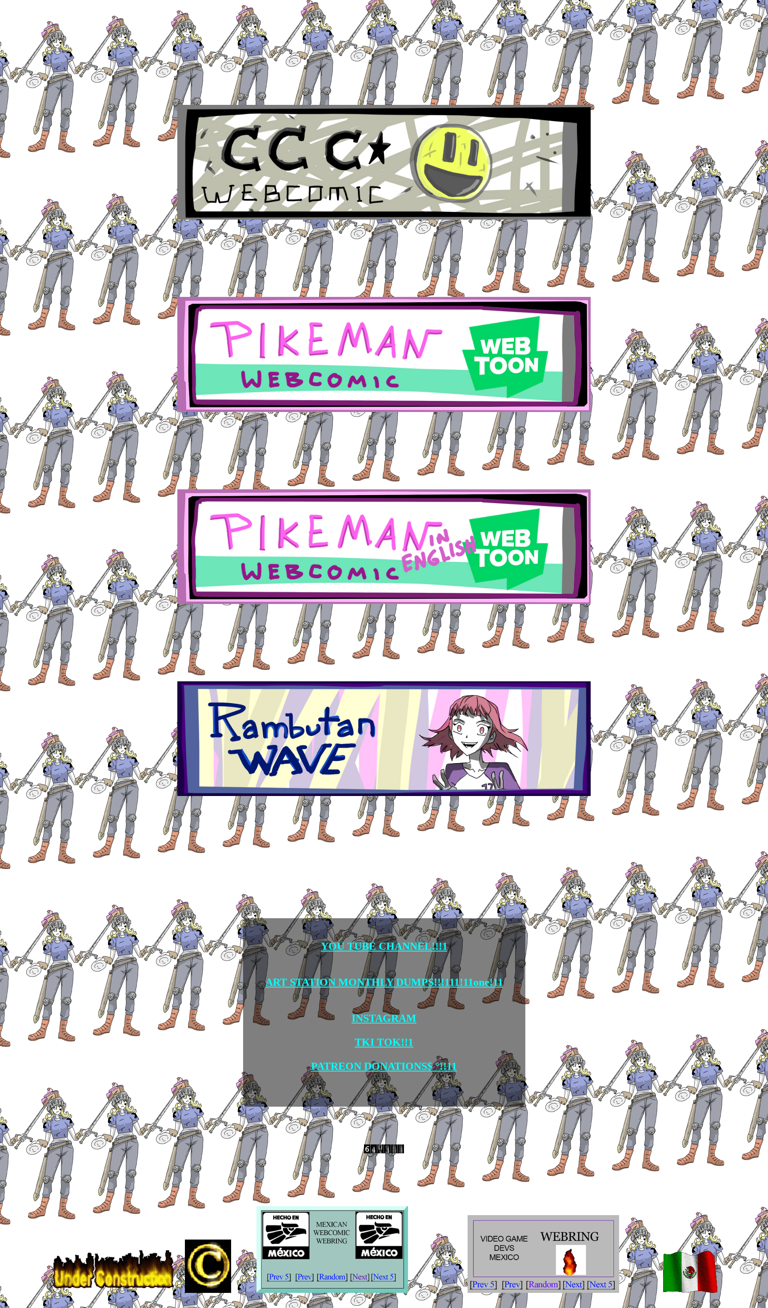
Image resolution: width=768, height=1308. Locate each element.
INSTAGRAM (384, 1018)
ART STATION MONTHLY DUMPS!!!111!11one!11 (384, 982)
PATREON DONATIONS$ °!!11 (384, 1066)
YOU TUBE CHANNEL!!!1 (384, 946)
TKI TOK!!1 (384, 1042)
